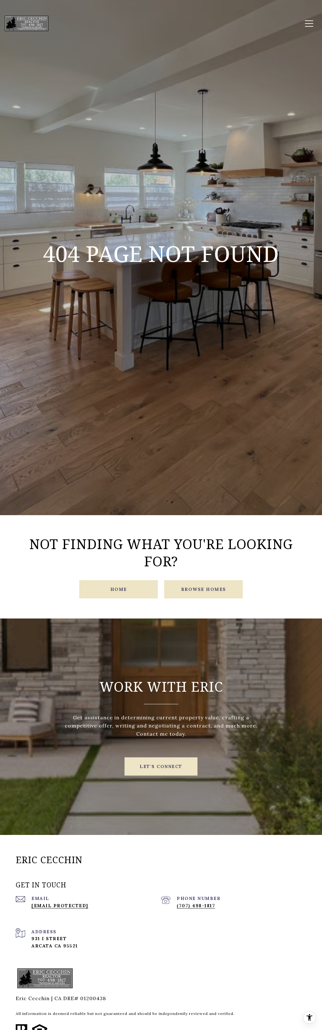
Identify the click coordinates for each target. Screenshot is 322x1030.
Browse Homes (203, 589)
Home (118, 589)
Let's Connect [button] (161, 766)
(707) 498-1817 (196, 905)
